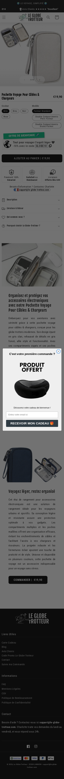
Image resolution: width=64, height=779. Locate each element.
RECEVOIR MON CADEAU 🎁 (32, 423)
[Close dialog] (58, 351)
